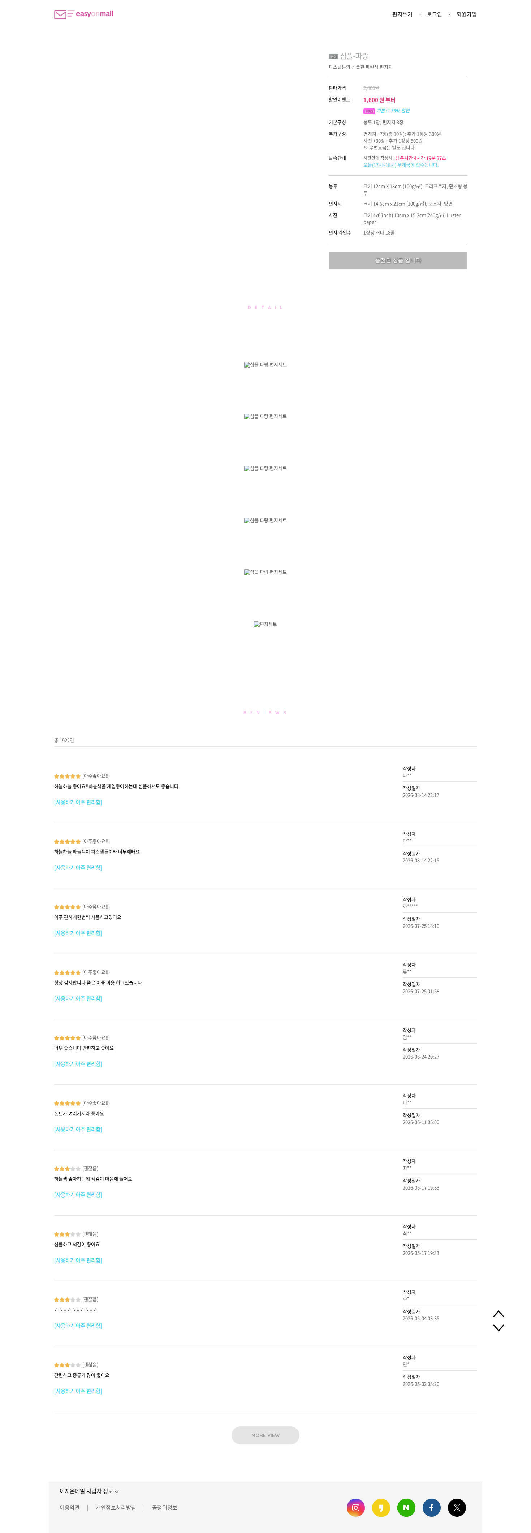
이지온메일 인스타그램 (356, 1508)
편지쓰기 (402, 14)
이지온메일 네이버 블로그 (406, 1508)
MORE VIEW (265, 1435)
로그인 (434, 14)
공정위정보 (164, 1507)
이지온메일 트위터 (457, 1508)
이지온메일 (83, 14)
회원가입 (467, 14)
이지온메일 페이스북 (432, 1508)
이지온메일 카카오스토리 (381, 1508)
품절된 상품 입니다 (398, 260)
